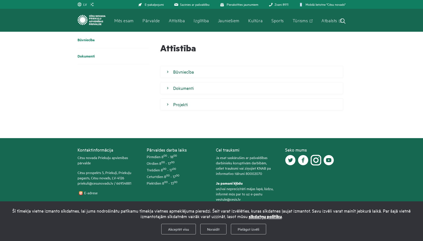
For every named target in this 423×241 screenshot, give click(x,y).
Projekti (180, 104)
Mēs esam (124, 20)
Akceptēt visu (178, 229)
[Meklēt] (342, 21)
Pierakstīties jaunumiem (242, 4)
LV (85, 4)
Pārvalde (151, 20)
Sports (277, 20)
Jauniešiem (228, 20)
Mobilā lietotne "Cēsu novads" (325, 4)
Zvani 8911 (281, 4)
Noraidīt (213, 229)
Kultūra (255, 20)
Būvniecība (86, 39)
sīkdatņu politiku (265, 216)
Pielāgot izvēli (248, 229)
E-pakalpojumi (154, 4)
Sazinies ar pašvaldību (195, 4)
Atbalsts (329, 20)
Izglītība (201, 20)
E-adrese (91, 192)
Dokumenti (86, 56)
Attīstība (177, 20)
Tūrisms (300, 20)
